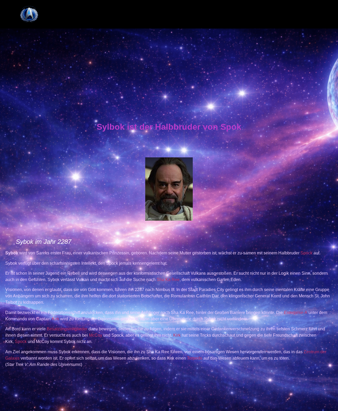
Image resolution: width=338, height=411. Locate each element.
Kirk (55, 319)
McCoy (95, 335)
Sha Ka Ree (168, 279)
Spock (306, 253)
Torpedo (194, 358)
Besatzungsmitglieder (67, 329)
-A (295, 312)
